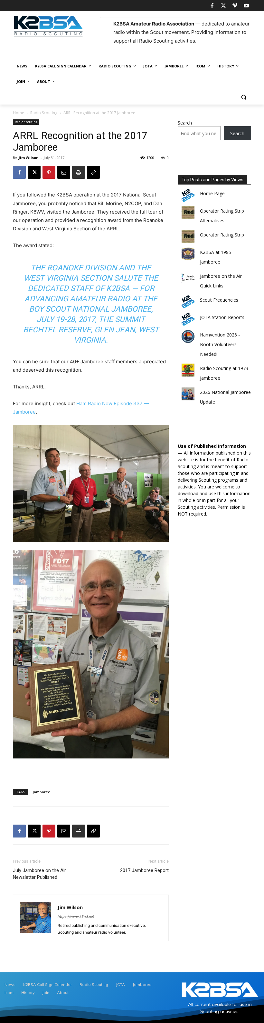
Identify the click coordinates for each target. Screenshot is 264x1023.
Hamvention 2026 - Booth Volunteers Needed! (220, 344)
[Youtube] (246, 6)
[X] (223, 6)
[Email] (63, 172)
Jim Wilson (29, 157)
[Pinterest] (48, 172)
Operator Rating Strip (222, 235)
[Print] (78, 172)
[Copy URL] (93, 172)
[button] (243, 97)
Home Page (212, 193)
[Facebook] (212, 6)
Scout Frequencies (219, 300)
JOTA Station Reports (222, 317)
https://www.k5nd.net (76, 916)
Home (18, 112)
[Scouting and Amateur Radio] (56, 26)
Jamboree (41, 791)
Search (185, 123)
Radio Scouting (43, 112)
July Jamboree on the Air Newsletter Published (39, 874)
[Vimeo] (235, 6)
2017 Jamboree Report (144, 870)
